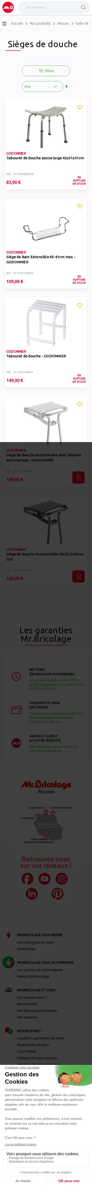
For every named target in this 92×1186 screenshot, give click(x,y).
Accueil (17, 23)
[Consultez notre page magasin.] (46, 825)
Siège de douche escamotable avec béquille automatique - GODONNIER (43, 457)
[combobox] (54, 7)
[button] (80, 108)
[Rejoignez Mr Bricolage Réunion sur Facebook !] (27, 879)
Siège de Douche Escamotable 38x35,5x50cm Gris (44, 556)
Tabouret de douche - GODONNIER (36, 356)
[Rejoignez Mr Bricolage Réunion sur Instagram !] (62, 879)
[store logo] (8, 7)
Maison (63, 23)
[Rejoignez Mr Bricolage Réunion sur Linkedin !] (32, 894)
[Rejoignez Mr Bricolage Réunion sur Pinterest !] (58, 894)
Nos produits (40, 23)
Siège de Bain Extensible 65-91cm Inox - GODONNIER (40, 259)
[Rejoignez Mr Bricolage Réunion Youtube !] (45, 879)
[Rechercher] (84, 7)
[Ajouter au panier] (78, 477)
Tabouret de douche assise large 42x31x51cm (45, 158)
